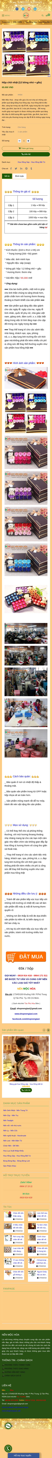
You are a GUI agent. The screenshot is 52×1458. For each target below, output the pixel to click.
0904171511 (24, 2)
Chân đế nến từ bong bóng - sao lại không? (42, 1250)
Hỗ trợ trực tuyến (22, 1455)
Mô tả (7, 176)
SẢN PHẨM (17, 22)
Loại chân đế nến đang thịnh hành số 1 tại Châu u (18, 1250)
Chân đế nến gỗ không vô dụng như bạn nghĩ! (18, 1273)
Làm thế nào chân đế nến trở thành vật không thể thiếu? (42, 1214)
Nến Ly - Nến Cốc (10, 1131)
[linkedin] (35, 9)
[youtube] (29, 9)
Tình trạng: (6, 127)
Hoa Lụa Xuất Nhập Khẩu (13, 1151)
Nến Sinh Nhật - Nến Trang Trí (15, 1110)
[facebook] (17, 9)
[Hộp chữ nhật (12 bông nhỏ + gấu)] (26, 15)
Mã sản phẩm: (8, 95)
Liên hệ (26, 154)
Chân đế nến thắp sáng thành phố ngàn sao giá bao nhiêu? (18, 1214)
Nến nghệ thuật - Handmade (14, 1136)
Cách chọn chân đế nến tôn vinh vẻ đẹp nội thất (42, 1238)
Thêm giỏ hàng (27, 148)
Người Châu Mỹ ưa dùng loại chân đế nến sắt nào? (42, 1273)
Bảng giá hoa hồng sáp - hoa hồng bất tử (26, 1084)
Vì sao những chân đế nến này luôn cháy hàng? (18, 1261)
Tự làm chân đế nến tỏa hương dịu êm (42, 1226)
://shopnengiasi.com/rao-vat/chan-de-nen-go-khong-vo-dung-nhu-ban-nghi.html (42, 1261)
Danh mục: (6, 162)
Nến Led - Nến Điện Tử (12, 1141)
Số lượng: (6, 141)
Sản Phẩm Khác (9, 1166)
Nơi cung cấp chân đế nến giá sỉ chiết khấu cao (18, 1238)
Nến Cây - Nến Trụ (10, 1115)
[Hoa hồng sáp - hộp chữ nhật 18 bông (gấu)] (26, 53)
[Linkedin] (21, 168)
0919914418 (37, 2)
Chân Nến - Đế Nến (11, 1146)
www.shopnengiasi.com (11, 1411)
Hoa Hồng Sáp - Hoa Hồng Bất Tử (31, 162)
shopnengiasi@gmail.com (27, 5)
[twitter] (23, 9)
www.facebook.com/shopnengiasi (15, 1407)
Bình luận (19, 176)
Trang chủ (6, 22)
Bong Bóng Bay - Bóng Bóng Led (16, 1161)
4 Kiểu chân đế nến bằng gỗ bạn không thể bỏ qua (18, 1226)
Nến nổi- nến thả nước (12, 1125)
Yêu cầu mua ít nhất (8, 133)
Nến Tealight (8, 1120)
